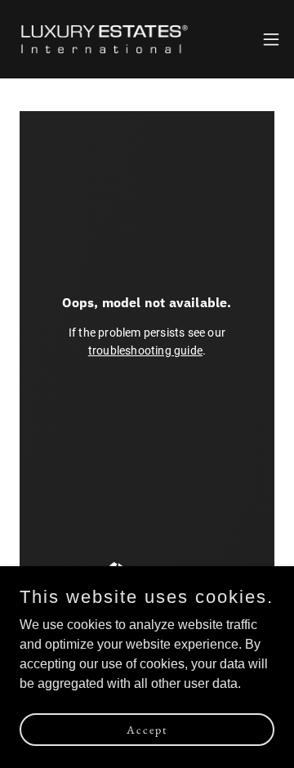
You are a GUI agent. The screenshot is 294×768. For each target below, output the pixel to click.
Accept (147, 728)
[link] (104, 39)
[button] (271, 39)
